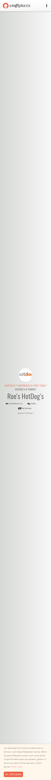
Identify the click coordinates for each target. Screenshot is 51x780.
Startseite (9, 385)
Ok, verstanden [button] (13, 774)
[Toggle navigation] (46, 5)
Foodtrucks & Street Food (31, 385)
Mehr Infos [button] (17, 766)
